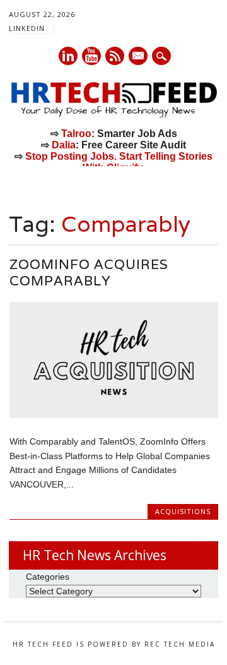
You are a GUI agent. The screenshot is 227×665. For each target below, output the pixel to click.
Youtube (91, 56)
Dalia (64, 145)
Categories (47, 577)
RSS (114, 56)
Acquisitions (183, 511)
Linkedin (68, 56)
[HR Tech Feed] (113, 115)
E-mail (139, 57)
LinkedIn (27, 28)
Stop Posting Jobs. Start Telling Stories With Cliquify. (118, 162)
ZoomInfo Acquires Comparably (88, 272)
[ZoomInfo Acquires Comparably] (113, 415)
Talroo (76, 133)
